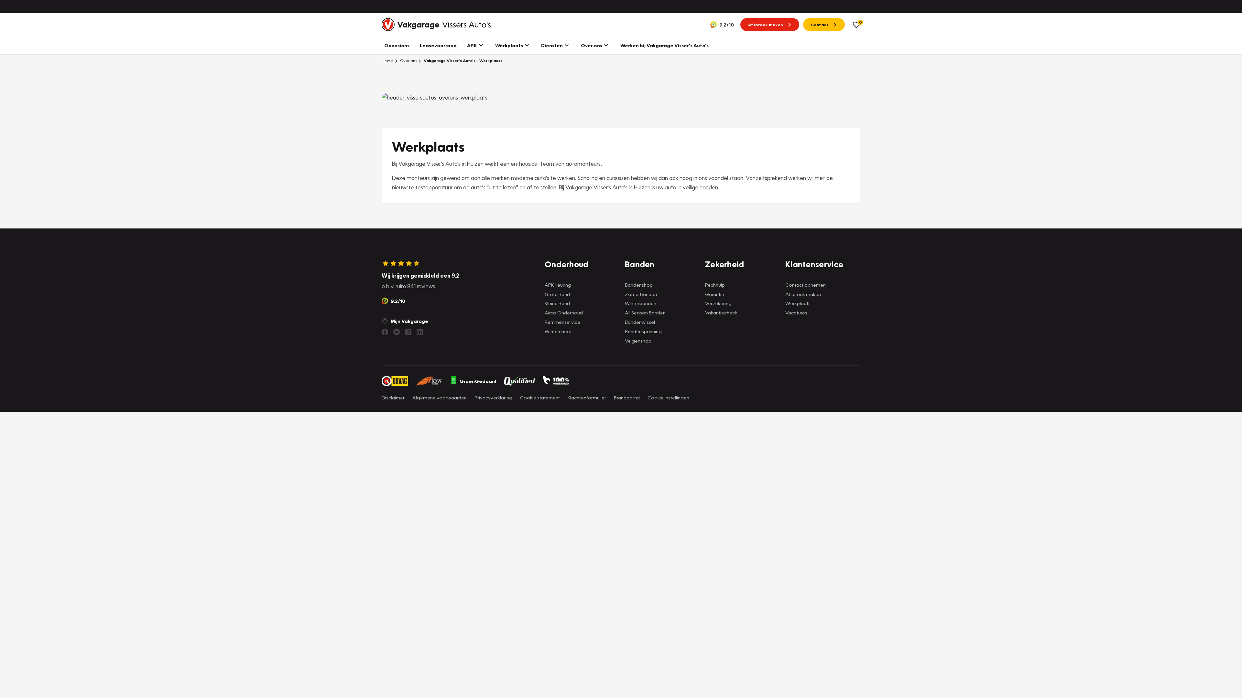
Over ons (408, 60)
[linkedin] (420, 332)
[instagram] (408, 332)
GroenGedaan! (478, 381)
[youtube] (396, 332)
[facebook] (385, 332)
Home (387, 61)
